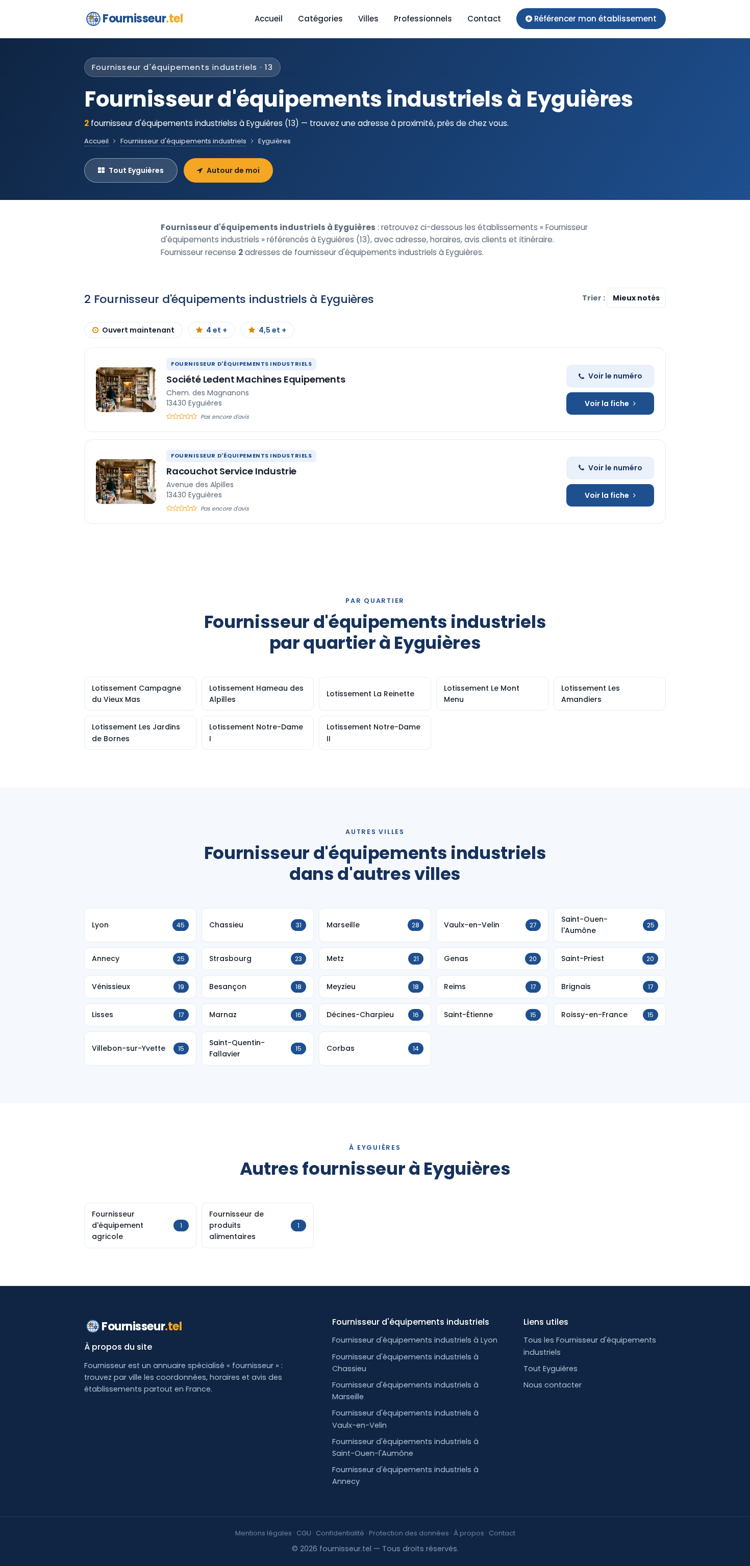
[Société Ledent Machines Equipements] (126, 389)
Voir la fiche (607, 403)
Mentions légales (263, 1533)
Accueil (269, 18)
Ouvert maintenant (138, 330)
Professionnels (423, 18)
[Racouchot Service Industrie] (126, 481)
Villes (368, 18)
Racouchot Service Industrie (231, 471)
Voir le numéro (615, 376)
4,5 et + (272, 330)
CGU (303, 1533)
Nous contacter (552, 1385)
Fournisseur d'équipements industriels (183, 141)
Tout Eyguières (136, 170)
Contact (484, 18)
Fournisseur (143, 19)
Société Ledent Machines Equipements (255, 379)
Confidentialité (340, 1533)
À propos (469, 1533)
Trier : (594, 298)
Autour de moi (233, 170)
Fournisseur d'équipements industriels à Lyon (414, 1340)
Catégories (320, 18)
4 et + (216, 330)
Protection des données (409, 1533)
